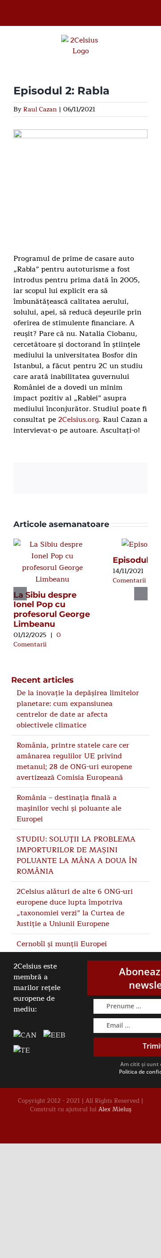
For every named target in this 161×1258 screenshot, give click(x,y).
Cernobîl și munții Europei (62, 944)
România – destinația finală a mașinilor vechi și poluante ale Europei (69, 808)
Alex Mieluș (114, 1109)
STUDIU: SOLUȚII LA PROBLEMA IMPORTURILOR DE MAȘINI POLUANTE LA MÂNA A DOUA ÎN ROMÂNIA (77, 855)
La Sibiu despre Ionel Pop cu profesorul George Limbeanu (51, 609)
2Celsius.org (78, 419)
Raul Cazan (40, 109)
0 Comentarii (37, 640)
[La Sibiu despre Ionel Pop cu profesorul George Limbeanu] (52, 544)
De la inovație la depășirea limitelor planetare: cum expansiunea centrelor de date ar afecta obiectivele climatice (78, 709)
